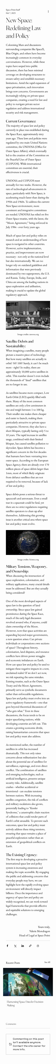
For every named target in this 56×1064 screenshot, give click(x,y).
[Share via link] (30, 945)
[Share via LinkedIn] (22, 945)
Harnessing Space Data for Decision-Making (25, 1003)
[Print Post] (37, 945)
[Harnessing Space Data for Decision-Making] (28, 982)
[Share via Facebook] (7, 945)
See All (47, 962)
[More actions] (48, 11)
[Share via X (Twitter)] (15, 945)
